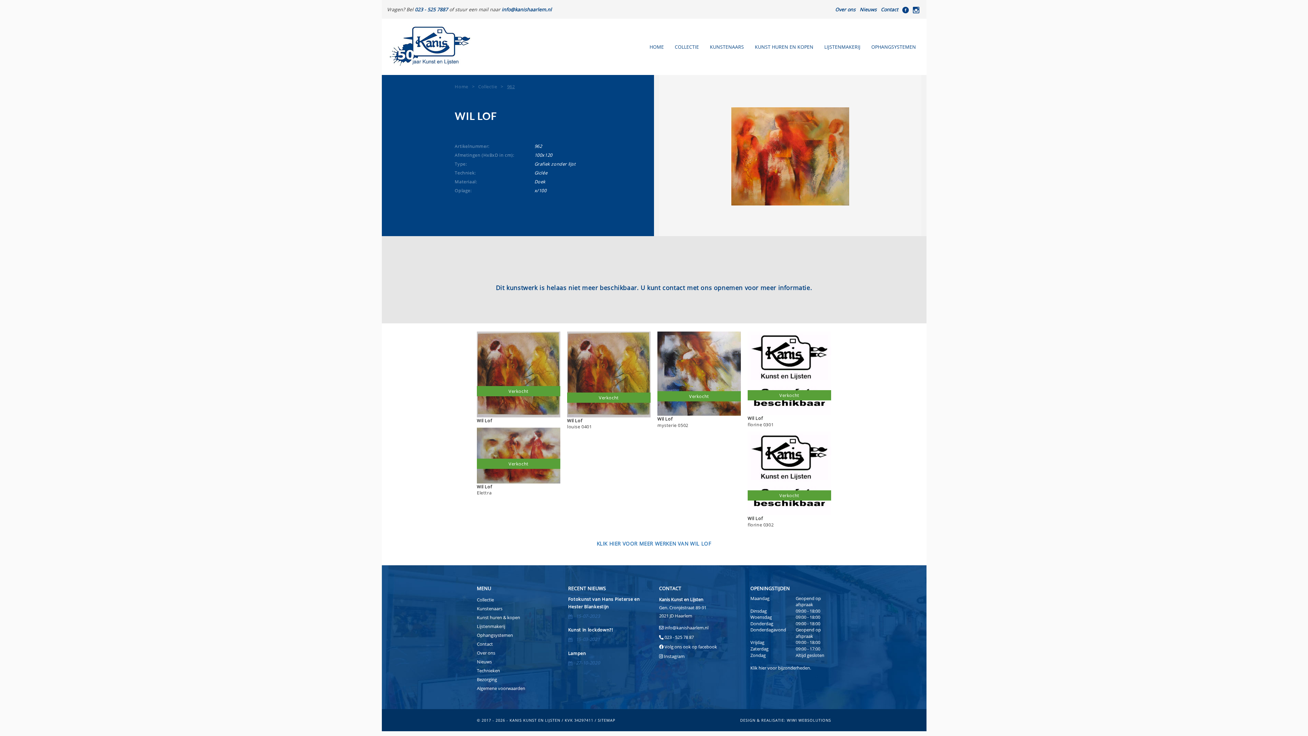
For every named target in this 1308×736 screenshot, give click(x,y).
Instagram (674, 656)
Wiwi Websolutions (809, 720)
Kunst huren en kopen (784, 47)
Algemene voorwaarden (501, 688)
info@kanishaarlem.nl (686, 628)
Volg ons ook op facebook (690, 647)
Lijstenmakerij (842, 47)
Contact (889, 9)
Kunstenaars (727, 47)
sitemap (607, 720)
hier (762, 668)
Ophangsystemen (893, 47)
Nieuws (868, 9)
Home (657, 47)
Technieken (488, 671)
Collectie (687, 47)
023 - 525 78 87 (679, 637)
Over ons (845, 9)
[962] (790, 156)
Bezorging (487, 679)
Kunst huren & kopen (498, 617)
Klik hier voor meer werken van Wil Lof (654, 543)
